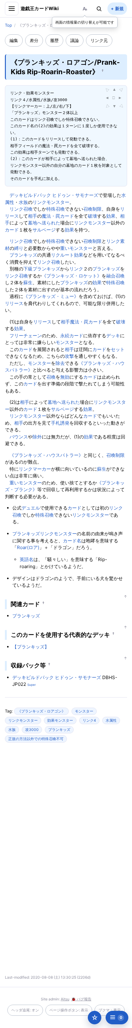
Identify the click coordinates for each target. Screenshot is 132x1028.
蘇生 (28, 282)
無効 (64, 377)
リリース (14, 303)
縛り (18, 248)
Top (8, 25)
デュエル (30, 508)
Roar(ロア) (28, 547)
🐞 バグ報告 (81, 999)
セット (118, 349)
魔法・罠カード (58, 216)
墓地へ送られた (44, 223)
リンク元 (99, 40)
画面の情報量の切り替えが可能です (84, 22)
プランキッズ (23, 255)
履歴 (54, 40)
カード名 (72, 541)
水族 (23, 202)
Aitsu (65, 999)
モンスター (80, 248)
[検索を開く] (99, 8)
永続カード (71, 335)
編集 (14, 40)
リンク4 (89, 720)
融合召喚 (115, 276)
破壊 (92, 216)
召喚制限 (92, 209)
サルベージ (44, 230)
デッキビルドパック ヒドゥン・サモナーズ (54, 195)
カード (12, 230)
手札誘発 (60, 423)
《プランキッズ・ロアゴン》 (41, 711)
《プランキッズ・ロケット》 (72, 276)
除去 (60, 363)
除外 (37, 437)
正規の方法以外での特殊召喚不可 (36, 738)
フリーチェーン (26, 335)
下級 (28, 269)
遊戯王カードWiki (40, 8)
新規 (119, 8)
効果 (110, 216)
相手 (32, 216)
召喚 (51, 377)
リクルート (62, 255)
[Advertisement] (66, 807)
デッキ (113, 335)
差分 (34, 40)
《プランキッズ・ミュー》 (51, 296)
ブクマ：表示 (110, 1010)
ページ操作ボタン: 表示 (68, 1010)
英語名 (26, 559)
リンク (76, 269)
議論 (74, 40)
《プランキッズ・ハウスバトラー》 (46, 455)
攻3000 (32, 729)
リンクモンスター (51, 202)
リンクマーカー (35, 469)
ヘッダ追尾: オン (25, 1010)
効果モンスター (60, 720)
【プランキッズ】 (30, 647)
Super (31, 684)
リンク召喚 (21, 209)
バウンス (19, 437)
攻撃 (69, 356)
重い (64, 248)
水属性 (111, 720)
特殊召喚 (55, 209)
